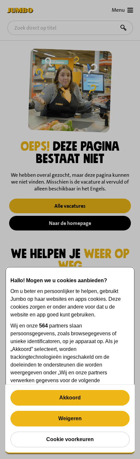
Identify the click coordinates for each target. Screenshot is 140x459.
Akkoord (70, 397)
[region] (70, 360)
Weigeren (70, 418)
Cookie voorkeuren (70, 439)
